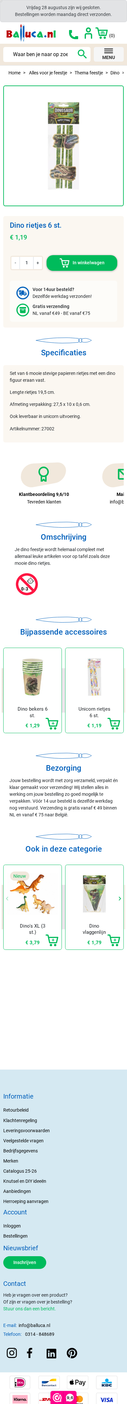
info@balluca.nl (34, 1325)
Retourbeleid (16, 1110)
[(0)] (98, 32)
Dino (115, 72)
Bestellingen (15, 1236)
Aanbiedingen (17, 1191)
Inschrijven (24, 1262)
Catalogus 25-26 (20, 1171)
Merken (10, 1161)
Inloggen (12, 1225)
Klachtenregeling (20, 1120)
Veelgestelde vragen (23, 1140)
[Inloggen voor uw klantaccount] (88, 32)
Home (14, 72)
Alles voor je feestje (48, 72)
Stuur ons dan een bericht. (29, 1308)
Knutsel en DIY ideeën (24, 1181)
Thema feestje (89, 72)
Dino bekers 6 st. (33, 712)
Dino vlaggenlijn (94, 929)
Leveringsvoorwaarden (26, 1130)
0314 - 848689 (39, 1334)
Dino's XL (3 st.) (32, 929)
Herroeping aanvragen (26, 1201)
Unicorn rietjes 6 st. (94, 712)
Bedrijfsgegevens (20, 1150)
